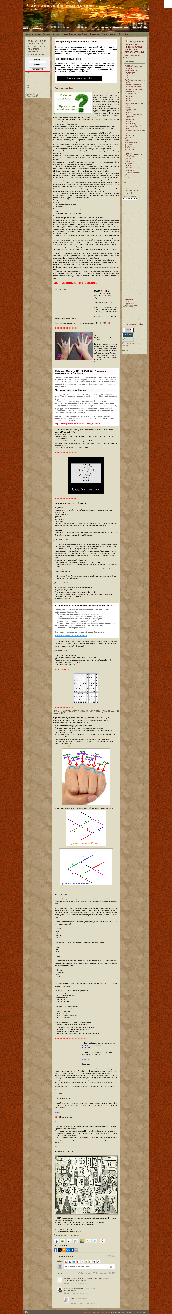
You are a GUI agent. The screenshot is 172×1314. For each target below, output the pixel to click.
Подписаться (101, 1273)
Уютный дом (129, 169)
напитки (129, 121)
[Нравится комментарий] (65, 1283)
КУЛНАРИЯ (168, 4)
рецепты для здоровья (134, 90)
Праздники (128, 146)
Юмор (121, 34)
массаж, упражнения (133, 84)
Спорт (127, 160)
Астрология (129, 65)
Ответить (75, 1283)
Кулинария (57, 34)
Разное (127, 151)
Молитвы (128, 137)
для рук (128, 100)
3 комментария (65, 1256)
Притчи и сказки (130, 148)
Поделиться (85, 1273)
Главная (27, 34)
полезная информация (134, 86)
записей (129, 303)
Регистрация (129, 300)
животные (129, 74)
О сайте (85, 34)
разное (128, 165)
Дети (126, 34)
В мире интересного (132, 70)
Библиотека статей (129, 197)
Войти (127, 301)
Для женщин (36, 34)
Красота (127, 95)
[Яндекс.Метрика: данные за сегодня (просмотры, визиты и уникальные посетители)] (129, 343)
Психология (130, 88)
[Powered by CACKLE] (111, 1256)
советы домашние (132, 172)
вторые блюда (131, 109)
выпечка (129, 111)
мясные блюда (131, 119)
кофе (127, 118)
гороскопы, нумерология (134, 67)
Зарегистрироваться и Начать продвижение (77, 424)
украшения (130, 156)
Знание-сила (129, 91)
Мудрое (65, 34)
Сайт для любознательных (60, 5)
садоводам (130, 171)
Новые (60, 1273)
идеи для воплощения (134, 114)
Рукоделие (128, 153)
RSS (113, 1273)
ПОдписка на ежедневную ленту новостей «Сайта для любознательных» (135, 46)
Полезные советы (131, 142)
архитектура (130, 72)
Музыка (127, 141)
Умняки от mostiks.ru (109, 34)
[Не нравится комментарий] (68, 1283)
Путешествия (129, 149)
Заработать (47, 34)
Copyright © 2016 (87, 1312)
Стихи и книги (129, 162)
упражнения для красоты (135, 104)
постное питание (132, 127)
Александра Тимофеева (73, 1288)
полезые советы (132, 102)
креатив (127, 105)
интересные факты (131, 93)
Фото (126, 176)
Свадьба (128, 158)
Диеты (127, 79)
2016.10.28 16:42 (108, 1278)
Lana (72, 1298)
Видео (127, 75)
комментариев (131, 305)
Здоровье (128, 83)
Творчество (129, 164)
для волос (129, 97)
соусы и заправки (132, 132)
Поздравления (95, 34)
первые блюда (131, 123)
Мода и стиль (129, 135)
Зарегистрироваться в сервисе (71, 635)
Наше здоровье (75, 34)
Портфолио (129, 144)
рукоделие (129, 167)
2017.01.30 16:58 (81, 1298)
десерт (128, 112)
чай (127, 134)
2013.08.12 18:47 (90, 1288)
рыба (128, 128)
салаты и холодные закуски (136, 130)
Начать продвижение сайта (79, 78)
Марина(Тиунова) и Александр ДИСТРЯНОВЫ (82, 1278)
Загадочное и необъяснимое (135, 81)
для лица (129, 98)
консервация (130, 116)
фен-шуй (129, 68)
